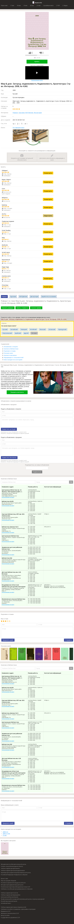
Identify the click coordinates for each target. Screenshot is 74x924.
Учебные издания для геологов (9, 893)
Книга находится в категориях (13, 360)
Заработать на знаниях (49, 296)
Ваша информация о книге (9, 805)
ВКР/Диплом (29, 112)
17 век (12, 5)
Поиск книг (4, 5)
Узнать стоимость (22, 308)
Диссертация (38, 112)
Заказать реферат (7, 308)
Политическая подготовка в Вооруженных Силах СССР (15, 887)
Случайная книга (48, 5)
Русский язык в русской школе (9, 901)
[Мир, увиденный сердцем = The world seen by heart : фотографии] (5, 654)
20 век (32, 5)
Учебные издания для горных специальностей (13, 907)
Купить (37, 61)
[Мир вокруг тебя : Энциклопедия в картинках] (13, 654)
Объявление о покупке (11, 346)
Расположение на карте (8, 497)
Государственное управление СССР (10, 917)
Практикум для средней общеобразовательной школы (16, 872)
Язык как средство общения (8, 880)
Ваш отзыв (4, 619)
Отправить (68, 640)
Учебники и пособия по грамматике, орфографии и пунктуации (18, 909)
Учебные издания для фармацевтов (10, 895)
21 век (39, 5)
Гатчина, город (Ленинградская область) (12, 866)
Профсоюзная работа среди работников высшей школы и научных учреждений (22, 899)
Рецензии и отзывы (10, 351)
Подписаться (37, 472)
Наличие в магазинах (10, 355)
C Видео (65, 5)
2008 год (5, 832)
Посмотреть (48, 173)
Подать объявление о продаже (11, 437)
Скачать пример (36, 308)
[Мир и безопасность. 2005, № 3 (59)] (47, 654)
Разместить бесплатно (9, 457)
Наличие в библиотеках (11, 349)
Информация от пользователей (13, 357)
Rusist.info (38, 3)
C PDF (58, 5)
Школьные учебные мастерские (9, 897)
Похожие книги (8, 353)
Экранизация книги (37, 80)
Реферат (15, 112)
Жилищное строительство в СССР (10, 913)
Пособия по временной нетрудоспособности (13, 882)
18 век (19, 5)
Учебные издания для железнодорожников (13, 870)
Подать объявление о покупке (11, 409)
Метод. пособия (5, 915)
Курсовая (22, 112)
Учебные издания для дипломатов (10, 868)
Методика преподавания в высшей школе (12, 885)
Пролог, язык (4, 878)
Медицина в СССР (5, 911)
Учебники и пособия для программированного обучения (16, 889)
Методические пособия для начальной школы (13, 864)
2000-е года (6, 833)
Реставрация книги (18, 127)
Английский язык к (6, 903)
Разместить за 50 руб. (9, 429)
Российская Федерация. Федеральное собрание (14, 874)
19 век (25, 5)
